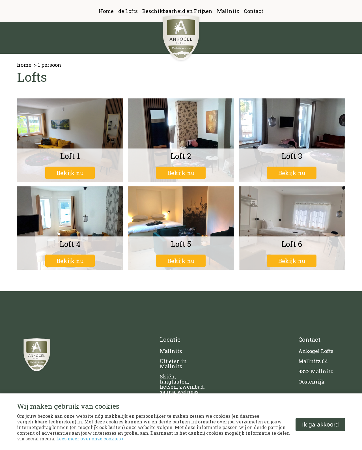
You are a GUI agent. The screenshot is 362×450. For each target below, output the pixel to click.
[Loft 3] (292, 140)
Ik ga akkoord (320, 424)
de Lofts (128, 11)
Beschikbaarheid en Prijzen (177, 11)
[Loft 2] (181, 140)
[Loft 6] (292, 228)
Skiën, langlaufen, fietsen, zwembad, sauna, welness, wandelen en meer (182, 389)
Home (106, 11)
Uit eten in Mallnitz (173, 364)
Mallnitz (228, 11)
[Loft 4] (70, 228)
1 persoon (49, 64)
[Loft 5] (181, 228)
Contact (253, 11)
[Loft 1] (70, 140)
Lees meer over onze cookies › (89, 439)
